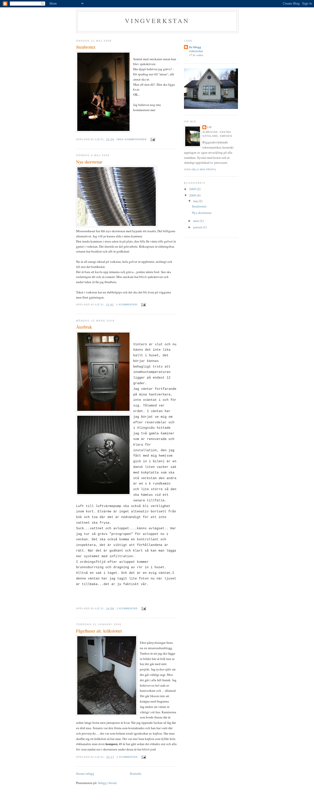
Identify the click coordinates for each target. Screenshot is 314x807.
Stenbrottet (85, 47)
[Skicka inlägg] (152, 139)
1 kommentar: (127, 304)
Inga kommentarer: (132, 139)
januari (198, 227)
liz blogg (195, 47)
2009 (193, 189)
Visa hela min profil (200, 169)
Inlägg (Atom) (107, 783)
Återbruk (84, 327)
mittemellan (196, 51)
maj (196, 201)
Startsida (135, 773)
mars (196, 221)
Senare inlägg (85, 773)
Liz (209, 127)
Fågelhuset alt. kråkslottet (99, 631)
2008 (193, 195)
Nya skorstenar (89, 162)
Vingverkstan (157, 20)
